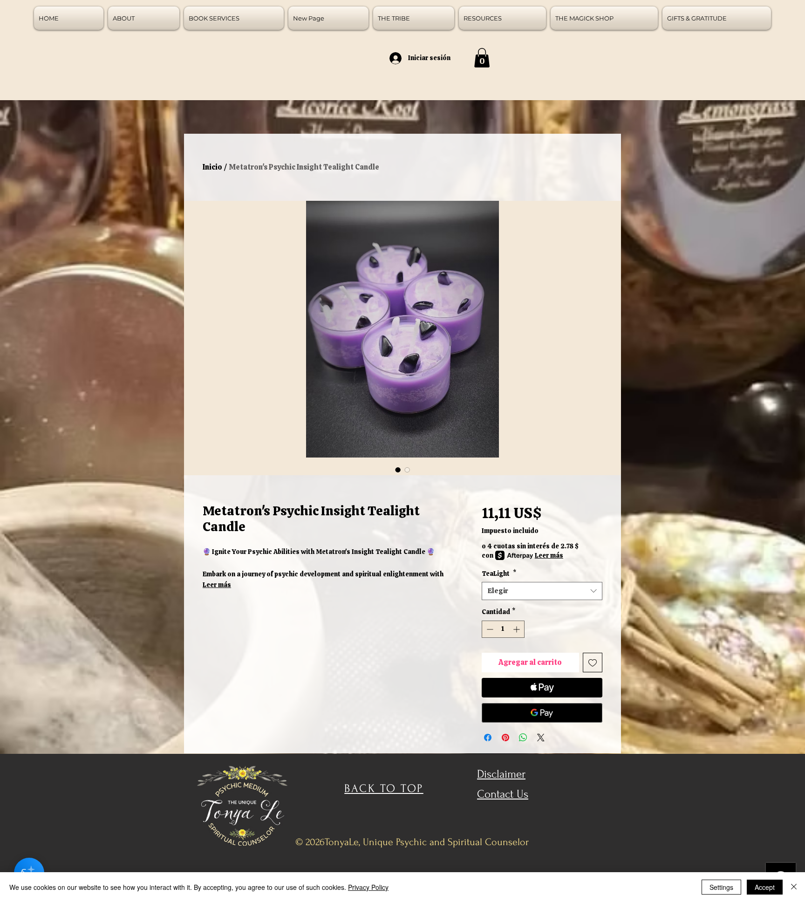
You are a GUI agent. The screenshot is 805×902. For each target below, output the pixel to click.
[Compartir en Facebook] (487, 737)
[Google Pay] (542, 713)
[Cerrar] (793, 887)
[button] (482, 58)
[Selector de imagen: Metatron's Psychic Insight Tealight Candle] (397, 469)
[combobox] (542, 591)
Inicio (212, 167)
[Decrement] (489, 629)
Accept (765, 887)
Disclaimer (501, 774)
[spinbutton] (503, 629)
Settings (721, 887)
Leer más (217, 585)
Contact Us (502, 794)
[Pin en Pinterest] (505, 737)
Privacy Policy (368, 887)
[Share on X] (540, 737)
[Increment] (517, 629)
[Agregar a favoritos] (592, 662)
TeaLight (499, 573)
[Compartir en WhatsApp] (523, 737)
